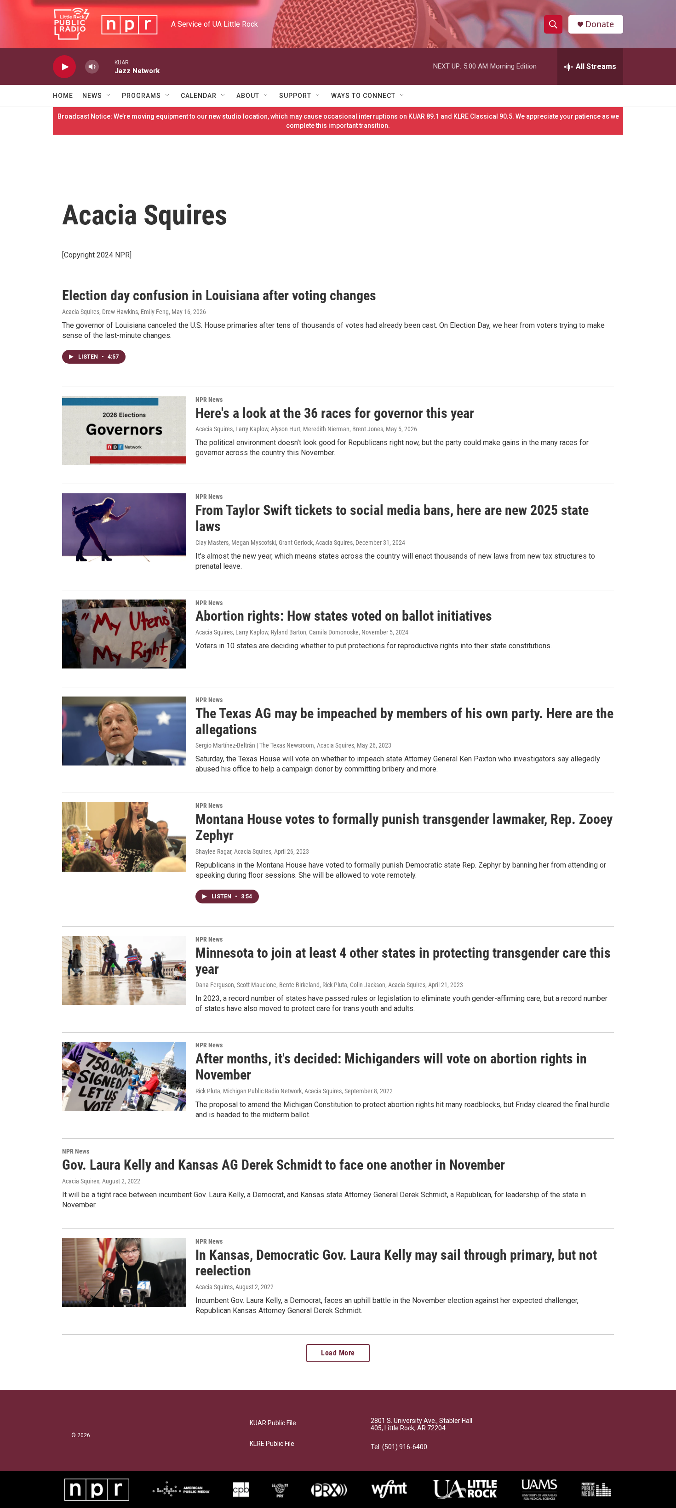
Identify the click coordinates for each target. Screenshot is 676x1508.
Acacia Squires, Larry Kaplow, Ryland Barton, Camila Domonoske (277, 632)
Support (295, 95)
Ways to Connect (363, 95)
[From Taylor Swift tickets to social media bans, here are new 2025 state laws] (124, 527)
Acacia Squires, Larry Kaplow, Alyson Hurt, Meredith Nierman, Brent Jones (289, 429)
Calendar (199, 95)
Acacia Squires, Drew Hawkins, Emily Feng (115, 311)
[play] (64, 67)
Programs (141, 95)
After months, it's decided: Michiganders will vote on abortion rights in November (391, 1067)
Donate (599, 24)
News (92, 95)
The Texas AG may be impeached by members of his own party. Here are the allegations (404, 721)
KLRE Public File (272, 1443)
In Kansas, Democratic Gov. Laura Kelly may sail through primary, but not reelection (396, 1263)
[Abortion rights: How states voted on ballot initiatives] (124, 634)
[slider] (106, 66)
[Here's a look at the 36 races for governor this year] (124, 430)
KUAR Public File (273, 1423)
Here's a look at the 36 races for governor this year (334, 413)
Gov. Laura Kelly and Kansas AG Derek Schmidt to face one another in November (283, 1165)
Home (63, 95)
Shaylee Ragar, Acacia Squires (233, 851)
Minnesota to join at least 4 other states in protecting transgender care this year (403, 961)
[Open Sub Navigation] (109, 95)
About (247, 95)
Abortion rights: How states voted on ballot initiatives (343, 616)
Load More (338, 1352)
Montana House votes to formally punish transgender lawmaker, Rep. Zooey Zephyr (404, 827)
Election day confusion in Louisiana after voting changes (219, 295)
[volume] (92, 67)
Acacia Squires (80, 1181)
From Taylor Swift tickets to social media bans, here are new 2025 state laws (392, 518)
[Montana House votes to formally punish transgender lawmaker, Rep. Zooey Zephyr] (124, 836)
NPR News (209, 399)
